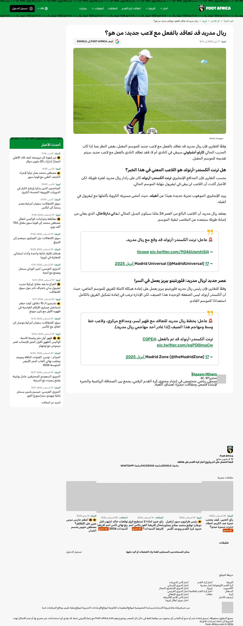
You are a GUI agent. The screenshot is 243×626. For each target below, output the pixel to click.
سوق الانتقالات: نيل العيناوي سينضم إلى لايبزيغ (36, 240)
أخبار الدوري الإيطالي (178, 594)
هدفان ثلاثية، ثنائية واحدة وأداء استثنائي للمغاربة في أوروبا (37, 255)
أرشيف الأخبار (226, 597)
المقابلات (113, 8)
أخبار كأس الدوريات (179, 582)
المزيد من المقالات (50, 402)
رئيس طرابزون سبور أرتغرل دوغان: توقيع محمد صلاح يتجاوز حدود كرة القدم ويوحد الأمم (183, 525)
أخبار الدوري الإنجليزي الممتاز (174, 588)
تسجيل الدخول (20, 8)
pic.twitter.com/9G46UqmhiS (178, 251)
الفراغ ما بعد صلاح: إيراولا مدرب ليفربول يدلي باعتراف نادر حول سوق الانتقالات (39, 288)
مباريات (83, 8)
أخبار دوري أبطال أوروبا (177, 600)
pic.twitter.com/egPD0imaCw (185, 345)
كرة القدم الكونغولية (223, 585)
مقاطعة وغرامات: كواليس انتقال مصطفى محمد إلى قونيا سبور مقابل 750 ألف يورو (36, 222)
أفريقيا (152, 8)
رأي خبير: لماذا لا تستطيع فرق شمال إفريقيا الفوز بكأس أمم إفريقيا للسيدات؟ (145, 525)
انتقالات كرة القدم (131, 8)
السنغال (229, 591)
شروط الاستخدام (161, 607)
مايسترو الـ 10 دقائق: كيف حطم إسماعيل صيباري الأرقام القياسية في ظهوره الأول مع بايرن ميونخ (39, 307)
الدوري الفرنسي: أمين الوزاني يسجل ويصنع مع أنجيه (39, 270)
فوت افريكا (228, 21)
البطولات (99, 8)
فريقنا (179, 607)
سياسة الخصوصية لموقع (140, 607)
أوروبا (204, 21)
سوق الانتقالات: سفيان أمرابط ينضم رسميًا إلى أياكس (39, 205)
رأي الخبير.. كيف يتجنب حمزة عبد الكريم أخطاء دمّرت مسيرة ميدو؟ (219, 523)
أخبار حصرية (206, 585)
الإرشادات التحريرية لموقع (89, 607)
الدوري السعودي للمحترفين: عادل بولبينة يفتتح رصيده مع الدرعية (36, 378)
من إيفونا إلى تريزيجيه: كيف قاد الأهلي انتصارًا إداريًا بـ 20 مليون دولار (36, 159)
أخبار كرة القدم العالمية (200, 591)
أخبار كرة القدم (204, 582)
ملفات (209, 594)
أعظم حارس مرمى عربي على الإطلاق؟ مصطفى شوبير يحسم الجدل (81, 525)
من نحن (186, 607)
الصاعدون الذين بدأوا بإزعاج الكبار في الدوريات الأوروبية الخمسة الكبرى (38, 190)
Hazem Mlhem (204, 374)
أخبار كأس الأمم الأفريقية (176, 597)
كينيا (231, 594)
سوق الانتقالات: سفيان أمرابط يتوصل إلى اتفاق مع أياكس (36, 324)
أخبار (165, 8)
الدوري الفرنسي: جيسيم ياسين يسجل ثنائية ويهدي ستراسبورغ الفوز (38, 393)
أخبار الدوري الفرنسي (178, 591)
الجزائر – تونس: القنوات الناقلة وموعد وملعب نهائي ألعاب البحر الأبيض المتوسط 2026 (38, 361)
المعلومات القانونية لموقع (115, 607)
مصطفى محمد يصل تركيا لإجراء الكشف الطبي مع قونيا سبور (39, 174)
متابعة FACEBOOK (151, 465)
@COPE (149, 339)
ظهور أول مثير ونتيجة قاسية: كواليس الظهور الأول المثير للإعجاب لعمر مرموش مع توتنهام (36, 341)
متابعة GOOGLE (170, 465)
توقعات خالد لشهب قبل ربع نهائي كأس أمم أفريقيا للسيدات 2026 (112, 525)
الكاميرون (228, 588)
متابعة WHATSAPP (131, 465)
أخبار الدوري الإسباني (178, 585)
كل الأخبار (215, 21)
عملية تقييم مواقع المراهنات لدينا (59, 607)
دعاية (173, 607)
